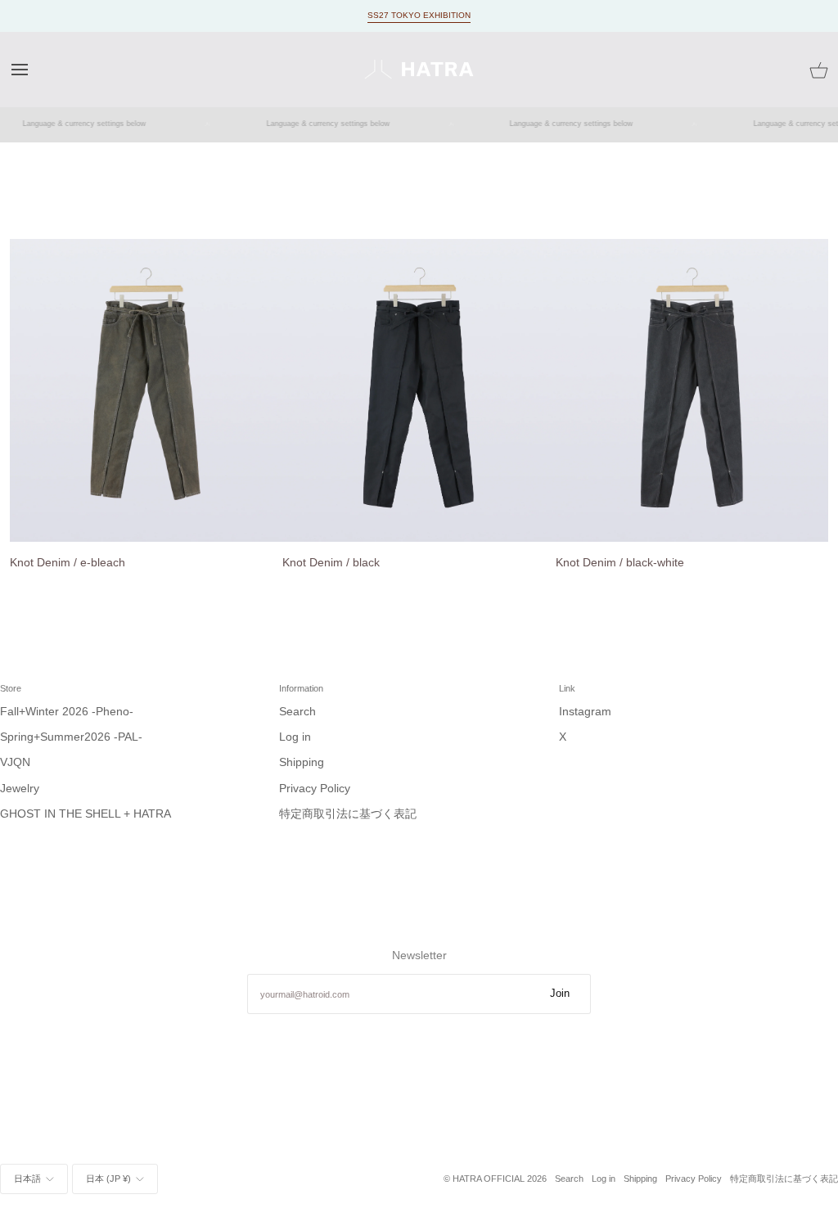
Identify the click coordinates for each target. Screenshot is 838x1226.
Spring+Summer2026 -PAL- (71, 737)
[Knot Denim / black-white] (692, 390)
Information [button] (301, 688)
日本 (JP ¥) (108, 1178)
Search (297, 711)
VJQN (15, 762)
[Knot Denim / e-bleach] (146, 390)
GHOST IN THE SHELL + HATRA (85, 814)
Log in (295, 737)
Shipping (301, 762)
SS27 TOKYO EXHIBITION (419, 15)
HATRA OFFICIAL (489, 1178)
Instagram (585, 711)
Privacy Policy (314, 788)
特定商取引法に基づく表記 (348, 814)
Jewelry (19, 788)
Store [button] (10, 688)
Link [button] (567, 688)
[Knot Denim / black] (418, 390)
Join (560, 993)
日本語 (27, 1178)
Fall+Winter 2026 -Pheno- (66, 711)
